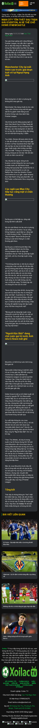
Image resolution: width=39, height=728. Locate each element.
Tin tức (13, 14)
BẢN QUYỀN (24, 683)
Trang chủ (5, 14)
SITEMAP (19, 687)
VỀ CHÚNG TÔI (10, 681)
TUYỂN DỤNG (27, 685)
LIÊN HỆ (14, 683)
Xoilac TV (25, 55)
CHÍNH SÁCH (24, 681)
